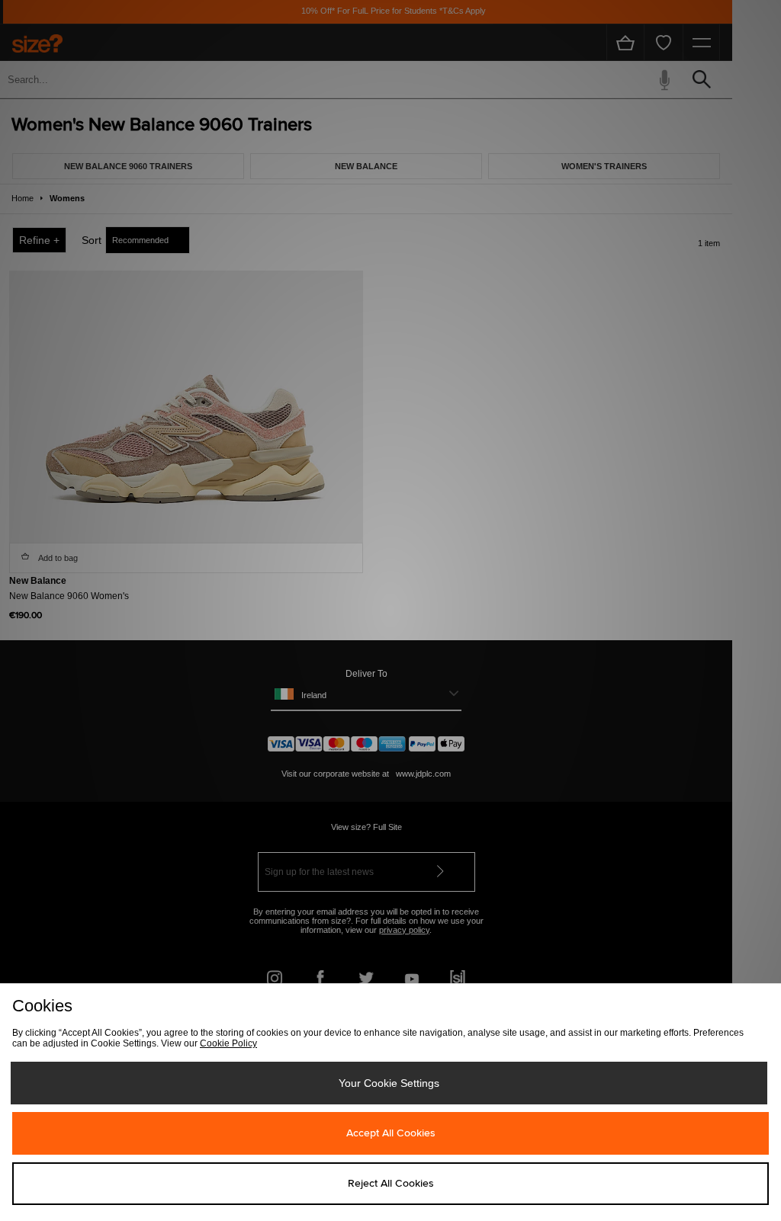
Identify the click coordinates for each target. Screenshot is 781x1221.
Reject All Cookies (391, 1184)
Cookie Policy (228, 1043)
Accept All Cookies (390, 1133)
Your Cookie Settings (389, 1083)
